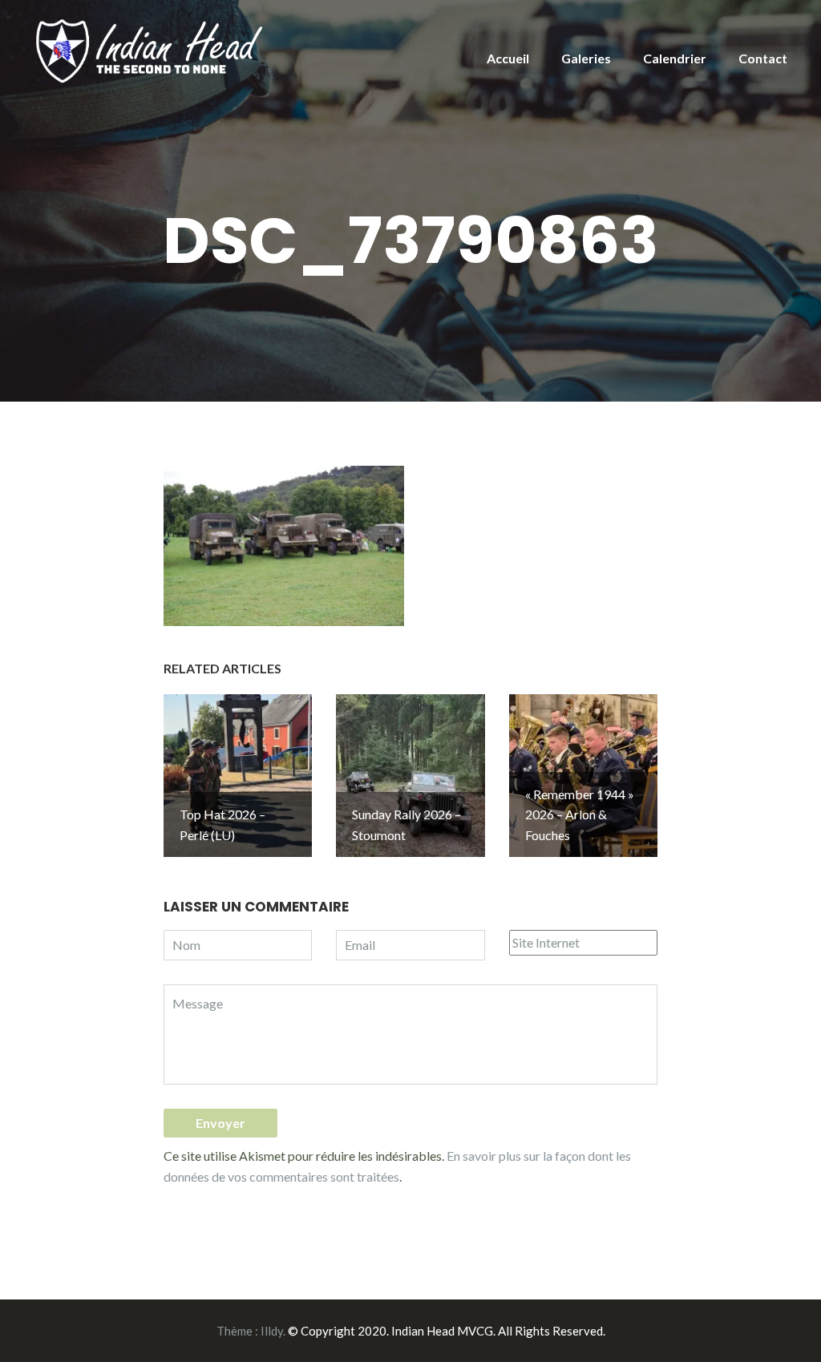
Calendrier (674, 58)
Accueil (508, 58)
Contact (762, 58)
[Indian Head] (151, 49)
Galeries (586, 58)
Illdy (272, 1331)
